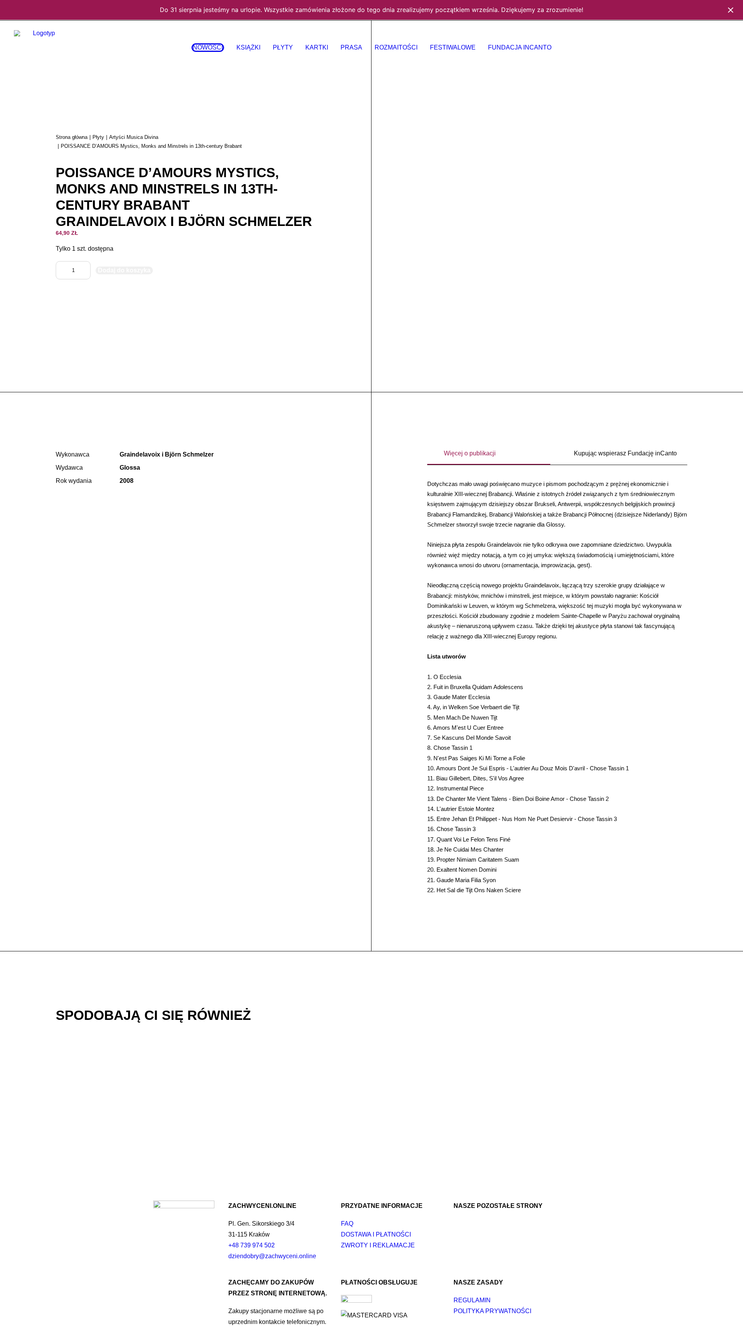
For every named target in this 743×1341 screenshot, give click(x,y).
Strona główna (71, 137)
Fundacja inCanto (519, 47)
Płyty (283, 47)
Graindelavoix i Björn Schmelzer (167, 454)
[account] (712, 47)
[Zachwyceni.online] (41, 47)
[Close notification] (730, 10)
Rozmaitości (396, 47)
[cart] (724, 47)
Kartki (316, 47)
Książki (248, 47)
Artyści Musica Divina (133, 137)
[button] (676, 47)
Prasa (351, 47)
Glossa (130, 467)
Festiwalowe (453, 47)
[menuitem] (207, 47)
